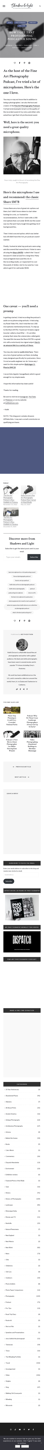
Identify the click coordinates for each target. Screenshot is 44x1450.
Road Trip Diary (11, 1314)
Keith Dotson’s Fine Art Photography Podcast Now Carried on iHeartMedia (28, 498)
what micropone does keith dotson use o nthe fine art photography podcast (22, 606)
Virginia (8, 1381)
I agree (17, 1446)
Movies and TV (11, 1217)
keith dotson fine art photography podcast (22, 584)
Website (17, 689)
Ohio (7, 1260)
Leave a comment (26, 47)
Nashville (9, 1223)
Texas (8, 1351)
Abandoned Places (12, 1096)
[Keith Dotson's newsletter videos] (22, 942)
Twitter (28, 1429)
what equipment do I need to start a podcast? (22, 601)
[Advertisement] (22, 450)
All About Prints (11, 1108)
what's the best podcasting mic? (22, 612)
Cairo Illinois (10, 1150)
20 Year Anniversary (12, 1089)
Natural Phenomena (12, 1229)
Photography (21, 22)
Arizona (8, 1132)
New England (10, 1235)
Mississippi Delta (11, 1211)
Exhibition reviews (12, 1175)
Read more (25, 1446)
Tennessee (9, 1345)
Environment (10, 1168)
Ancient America (11, 1114)
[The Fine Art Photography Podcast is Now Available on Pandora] (11, 512)
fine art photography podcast (22, 576)
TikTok (15, 1429)
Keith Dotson (8, 45)
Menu (4, 6)
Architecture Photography (14, 1126)
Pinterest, (9, 400)
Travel (8, 1363)
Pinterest (27, 689)
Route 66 (9, 1320)
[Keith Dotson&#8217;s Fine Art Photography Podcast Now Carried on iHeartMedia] (28, 489)
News (7, 1253)
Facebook (20, 689)
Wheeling (9, 1399)
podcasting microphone (16, 593)
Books (8, 1144)
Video (8, 1375)
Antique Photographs (13, 1120)
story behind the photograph (15, 1338)
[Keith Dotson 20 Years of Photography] (22, 907)
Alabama (9, 1102)
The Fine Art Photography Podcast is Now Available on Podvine (10, 498)
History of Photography (13, 1199)
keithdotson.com (11, 403)
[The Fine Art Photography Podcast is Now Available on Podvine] (11, 489)
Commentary (10, 1156)
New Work (9, 1247)
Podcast (33, 22)
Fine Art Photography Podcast (27, 106)
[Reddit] (29, 63)
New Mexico (10, 1241)
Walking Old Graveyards (14, 1393)
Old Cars (9, 1272)
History (8, 1193)
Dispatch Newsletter (12, 1162)
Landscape (9, 1205)
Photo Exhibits (10, 1284)
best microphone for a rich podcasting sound (22, 572)
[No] (41, 1443)
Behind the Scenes (11, 1138)
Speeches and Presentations (15, 1332)
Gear (10, 22)
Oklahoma (9, 1266)
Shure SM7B (18, 252)
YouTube (32, 397)
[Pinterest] (24, 63)
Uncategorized (10, 1369)
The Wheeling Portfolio (13, 1357)
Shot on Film (10, 1326)
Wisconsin (9, 1405)
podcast (32, 589)
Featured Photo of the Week (15, 1181)
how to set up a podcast (22, 580)
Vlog (7, 1387)
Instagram (24, 397)
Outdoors (9, 1278)
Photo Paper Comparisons (14, 1290)
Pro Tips (22, 25)
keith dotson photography (17, 589)
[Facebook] (19, 63)
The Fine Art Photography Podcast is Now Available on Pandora (10, 520)
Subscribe (34, 557)
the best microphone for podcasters (22, 597)
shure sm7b (31, 593)
